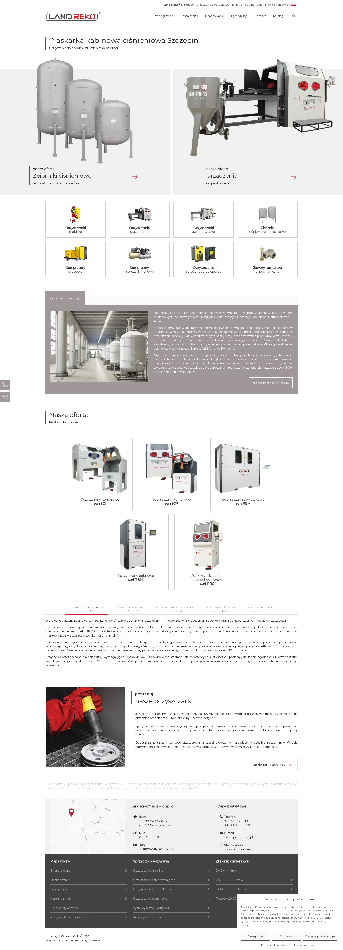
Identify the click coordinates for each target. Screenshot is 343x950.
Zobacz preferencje (320, 936)
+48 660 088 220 (237, 825)
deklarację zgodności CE (260, 657)
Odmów (286, 936)
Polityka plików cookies (274, 944)
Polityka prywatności (302, 944)
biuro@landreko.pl (239, 837)
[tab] (65, 298)
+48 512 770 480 (237, 821)
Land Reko (73, 936)
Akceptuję (255, 936)
